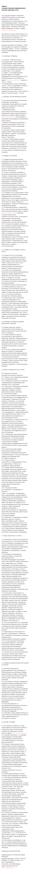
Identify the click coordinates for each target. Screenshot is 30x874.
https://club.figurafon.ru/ (9, 30)
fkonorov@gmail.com (8, 868)
